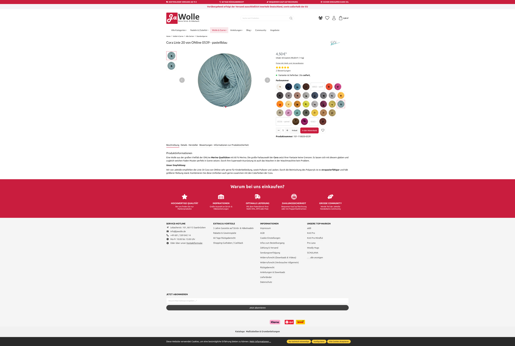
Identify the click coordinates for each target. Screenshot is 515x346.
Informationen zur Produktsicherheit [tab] (231, 145)
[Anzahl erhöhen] (287, 130)
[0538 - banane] (332, 104)
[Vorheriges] (182, 80)
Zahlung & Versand (269, 247)
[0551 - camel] (323, 113)
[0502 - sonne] (341, 95)
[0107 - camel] (297, 95)
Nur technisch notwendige (299, 341)
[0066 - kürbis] (329, 87)
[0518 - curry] (297, 104)
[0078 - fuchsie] (338, 87)
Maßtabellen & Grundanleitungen (263, 331)
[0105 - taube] (289, 95)
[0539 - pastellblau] (341, 104)
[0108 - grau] (306, 95)
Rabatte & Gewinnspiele (224, 233)
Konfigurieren (319, 341)
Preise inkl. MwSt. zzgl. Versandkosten (290, 63)
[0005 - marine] (289, 87)
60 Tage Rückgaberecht (224, 238)
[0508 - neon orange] (280, 104)
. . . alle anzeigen (315, 257)
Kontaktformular (194, 243)
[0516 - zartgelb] (289, 104)
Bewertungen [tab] (205, 145)
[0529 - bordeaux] (323, 104)
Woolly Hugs (313, 247)
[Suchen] (291, 18)
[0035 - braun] (306, 87)
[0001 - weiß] (280, 87)
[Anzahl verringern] (278, 130)
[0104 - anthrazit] (280, 95)
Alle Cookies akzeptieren (339, 341)
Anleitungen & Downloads (272, 272)
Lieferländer (266, 277)
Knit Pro (311, 233)
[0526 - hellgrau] (315, 104)
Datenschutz (266, 282)
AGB (262, 233)
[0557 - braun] (296, 121)
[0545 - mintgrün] (297, 113)
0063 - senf (317, 86)
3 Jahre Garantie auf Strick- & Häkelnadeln (233, 228)
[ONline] (335, 43)
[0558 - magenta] (304, 121)
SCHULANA (312, 252)
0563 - (314, 121)
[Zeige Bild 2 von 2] (225, 107)
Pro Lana (311, 243)
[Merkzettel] (327, 18)
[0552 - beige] (332, 113)
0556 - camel (283, 121)
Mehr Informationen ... (260, 341)
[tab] (172, 145)
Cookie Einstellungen (270, 238)
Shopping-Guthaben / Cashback (228, 243)
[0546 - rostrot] (323, 121)
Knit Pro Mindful (315, 238)
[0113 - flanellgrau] (323, 95)
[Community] (321, 18)
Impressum (265, 228)
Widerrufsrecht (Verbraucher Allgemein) (279, 262)
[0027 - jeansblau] (297, 87)
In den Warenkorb (309, 130)
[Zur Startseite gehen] (183, 18)
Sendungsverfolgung (270, 252)
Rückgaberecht (267, 267)
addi (309, 228)
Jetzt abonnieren (257, 307)
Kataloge (240, 331)
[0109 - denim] (315, 95)
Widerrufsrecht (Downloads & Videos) (278, 257)
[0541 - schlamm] (280, 113)
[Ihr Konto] (334, 18)
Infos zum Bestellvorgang (272, 243)
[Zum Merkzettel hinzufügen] (322, 130)
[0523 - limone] (306, 104)
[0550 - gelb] (315, 113)
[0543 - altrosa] (289, 113)
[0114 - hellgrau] (332, 95)
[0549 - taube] (306, 113)
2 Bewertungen (283, 70)
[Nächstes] (267, 80)
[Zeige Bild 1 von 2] (223, 107)
